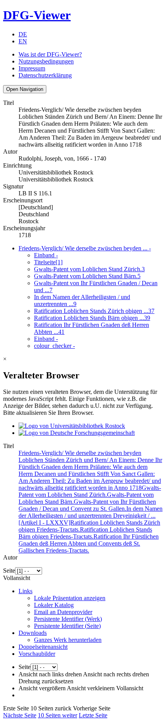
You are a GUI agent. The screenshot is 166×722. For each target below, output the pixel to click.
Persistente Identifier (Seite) (67, 626)
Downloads (33, 633)
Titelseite (48, 262)
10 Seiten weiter (57, 715)
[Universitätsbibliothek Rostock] (72, 426)
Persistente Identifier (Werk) (68, 619)
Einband (46, 255)
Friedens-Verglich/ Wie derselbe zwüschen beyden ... (85, 248)
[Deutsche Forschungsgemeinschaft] (77, 432)
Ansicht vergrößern (42, 688)
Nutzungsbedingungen (46, 61)
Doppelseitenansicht (43, 646)
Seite (9, 570)
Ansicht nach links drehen (50, 674)
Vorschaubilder (37, 653)
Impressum (32, 68)
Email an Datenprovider (63, 612)
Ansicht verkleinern (91, 688)
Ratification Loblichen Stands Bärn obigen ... (92, 318)
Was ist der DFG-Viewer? (50, 54)
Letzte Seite (93, 715)
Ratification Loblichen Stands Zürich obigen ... (94, 311)
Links (25, 591)
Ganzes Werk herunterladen (68, 639)
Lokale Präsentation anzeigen (69, 598)
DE (23, 34)
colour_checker (54, 345)
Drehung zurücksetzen (46, 681)
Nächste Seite (19, 715)
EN (23, 41)
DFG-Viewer (37, 15)
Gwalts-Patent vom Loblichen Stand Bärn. (87, 276)
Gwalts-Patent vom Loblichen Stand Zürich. (89, 269)
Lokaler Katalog (54, 605)
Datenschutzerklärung (45, 75)
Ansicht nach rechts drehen (116, 674)
